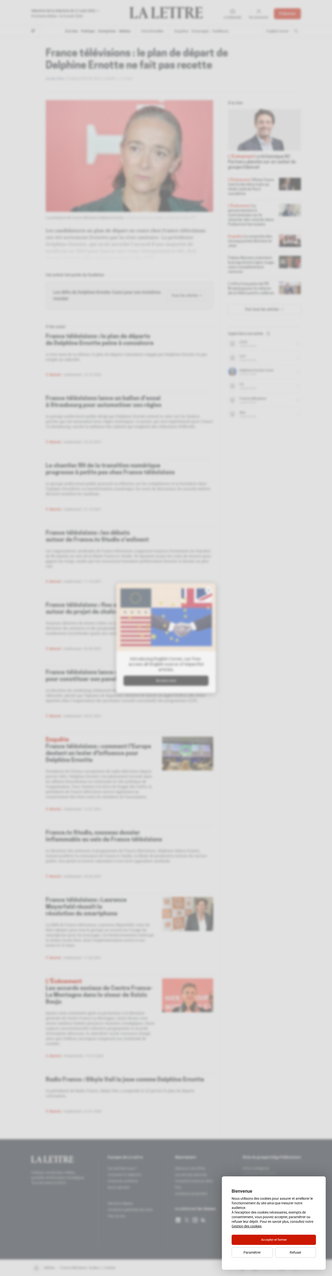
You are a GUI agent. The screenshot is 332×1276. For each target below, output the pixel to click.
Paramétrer (252, 1252)
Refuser (295, 1252)
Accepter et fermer (274, 1240)
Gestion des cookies (247, 1226)
